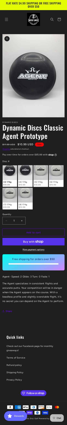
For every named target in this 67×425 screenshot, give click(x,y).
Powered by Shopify (48, 418)
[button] (6, 19)
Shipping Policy (15, 372)
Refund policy (14, 365)
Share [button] (9, 311)
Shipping (6, 149)
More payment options (33, 249)
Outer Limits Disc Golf (28, 418)
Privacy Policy (14, 379)
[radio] (9, 176)
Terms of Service (16, 357)
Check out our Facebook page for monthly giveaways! (30, 348)
